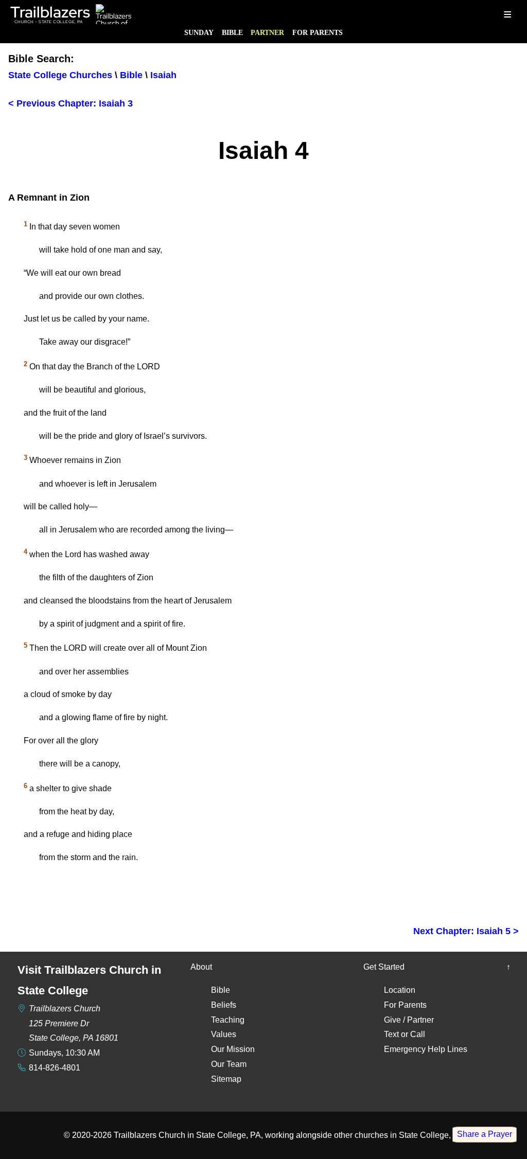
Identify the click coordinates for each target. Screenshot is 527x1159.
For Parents (317, 32)
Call (417, 1034)
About (201, 966)
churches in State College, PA (409, 1135)
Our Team (229, 1064)
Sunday (199, 32)
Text (391, 1034)
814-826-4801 (54, 1067)
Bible (232, 32)
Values (223, 1034)
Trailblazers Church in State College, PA (187, 1135)
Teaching (227, 1019)
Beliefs (223, 1005)
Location (399, 990)
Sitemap (226, 1079)
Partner (267, 32)
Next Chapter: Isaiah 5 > (466, 931)
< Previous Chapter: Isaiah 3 (70, 103)
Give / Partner (409, 1019)
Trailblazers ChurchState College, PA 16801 (73, 1023)
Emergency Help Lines (425, 1049)
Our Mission (233, 1049)
